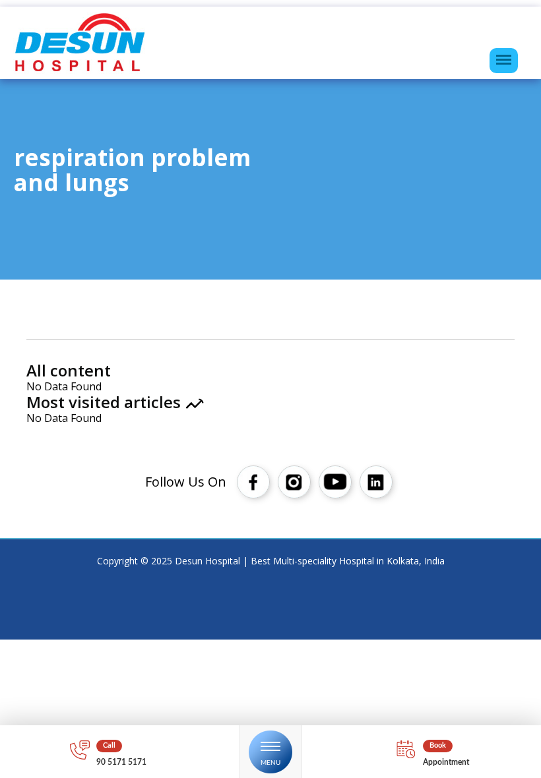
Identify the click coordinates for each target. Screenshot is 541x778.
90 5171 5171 (121, 762)
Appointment (446, 762)
